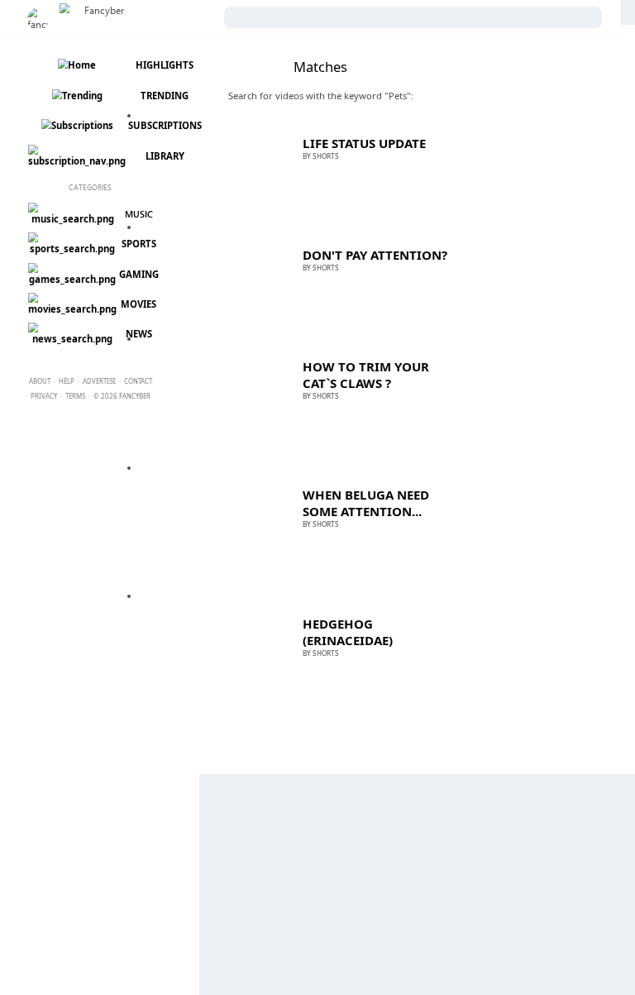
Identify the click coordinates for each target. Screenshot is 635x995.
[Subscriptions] (75, 125)
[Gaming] (71, 279)
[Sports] (71, 248)
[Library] (76, 161)
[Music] (71, 219)
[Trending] (76, 95)
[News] (71, 338)
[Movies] (71, 309)
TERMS (75, 396)
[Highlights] (76, 65)
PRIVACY (44, 396)
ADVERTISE (99, 381)
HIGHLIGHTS (164, 65)
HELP (66, 381)
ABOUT (39, 381)
